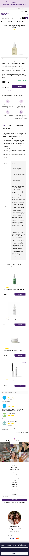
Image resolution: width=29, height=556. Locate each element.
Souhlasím (14, 553)
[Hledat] (21, 18)
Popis (4, 125)
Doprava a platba (7, 128)
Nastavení (14, 549)
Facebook (15, 529)
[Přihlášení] (23, 18)
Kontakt (14, 480)
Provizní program (14, 474)
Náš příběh (14, 482)
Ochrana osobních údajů (14, 471)
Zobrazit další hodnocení (21, 432)
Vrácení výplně (14, 490)
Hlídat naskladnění (20, 95)
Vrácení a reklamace (14, 472)
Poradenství (14, 488)
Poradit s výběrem (8, 95)
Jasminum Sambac (16, 250)
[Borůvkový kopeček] (14, 14)
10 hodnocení (14, 32)
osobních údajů (14, 504)
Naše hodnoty (14, 484)
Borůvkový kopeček (14, 479)
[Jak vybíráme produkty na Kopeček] (1, 21)
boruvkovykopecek (15, 531)
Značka (10, 125)
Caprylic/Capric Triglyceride (18, 232)
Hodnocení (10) (19, 125)
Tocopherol (18, 242)
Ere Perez (25, 31)
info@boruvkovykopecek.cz (23, 8)
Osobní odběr (14, 486)
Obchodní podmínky (14, 469)
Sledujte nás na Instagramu (15, 441)
